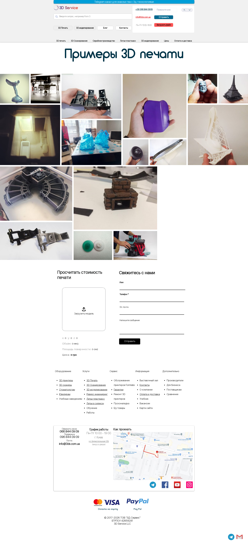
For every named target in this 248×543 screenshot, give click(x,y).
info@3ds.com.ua (69, 444)
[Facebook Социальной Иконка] (165, 484)
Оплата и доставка (150, 394)
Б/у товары (119, 408)
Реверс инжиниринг (97, 394)
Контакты (145, 385)
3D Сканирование (96, 385)
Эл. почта (124, 307)
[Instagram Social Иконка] (189, 484)
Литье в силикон (95, 403)
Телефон (123, 294)
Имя (121, 282)
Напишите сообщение (130, 320)
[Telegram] (231, 537)
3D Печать (92, 380)
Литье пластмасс (96, 399)
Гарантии (118, 389)
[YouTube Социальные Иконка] (177, 484)
